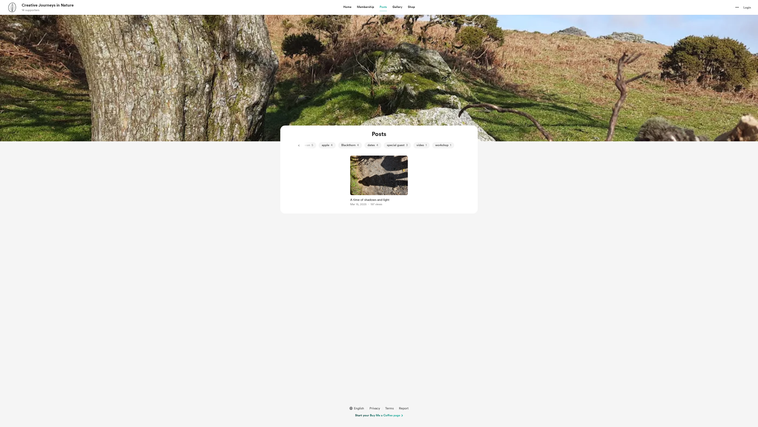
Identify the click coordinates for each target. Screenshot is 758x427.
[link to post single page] (379, 181)
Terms (389, 408)
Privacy (375, 408)
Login (747, 7)
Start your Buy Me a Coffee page (377, 415)
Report (403, 408)
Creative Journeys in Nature (48, 5)
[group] (379, 181)
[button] (347, 7)
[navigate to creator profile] (12, 7)
